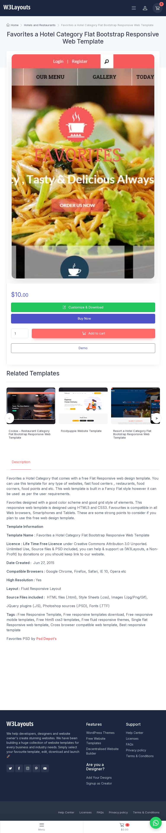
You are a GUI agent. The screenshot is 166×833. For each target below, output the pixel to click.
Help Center (134, 733)
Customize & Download (85, 307)
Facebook (19, 768)
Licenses (132, 738)
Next (156, 418)
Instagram (28, 768)
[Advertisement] (82, 675)
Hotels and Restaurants (40, 25)
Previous (9, 418)
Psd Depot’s (46, 638)
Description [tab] (21, 462)
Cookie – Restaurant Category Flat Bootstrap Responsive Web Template (30, 434)
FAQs (129, 744)
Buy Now (84, 318)
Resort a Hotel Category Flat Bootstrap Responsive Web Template (132, 434)
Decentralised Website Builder (102, 751)
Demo (83, 348)
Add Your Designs (99, 777)
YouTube (45, 768)
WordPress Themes (100, 733)
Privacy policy (136, 750)
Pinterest (36, 768)
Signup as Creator (99, 783)
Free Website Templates (95, 741)
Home (14, 25)
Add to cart (96, 333)
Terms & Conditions (140, 756)
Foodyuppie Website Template (81, 431)
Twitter (10, 768)
